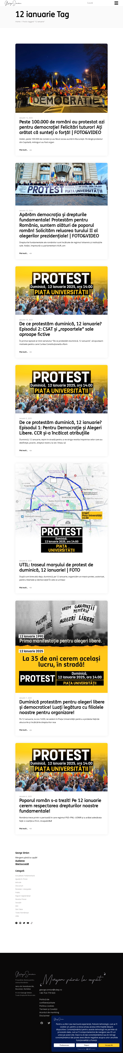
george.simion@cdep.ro (50, 989)
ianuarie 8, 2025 (25, 561)
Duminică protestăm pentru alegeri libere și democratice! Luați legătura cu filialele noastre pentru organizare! (62, 707)
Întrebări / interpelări (23, 889)
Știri (16, 906)
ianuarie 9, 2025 (25, 418)
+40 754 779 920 (47, 992)
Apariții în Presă (21, 879)
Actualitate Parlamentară (25, 875)
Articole (18, 882)
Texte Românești (22, 912)
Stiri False (19, 909)
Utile (17, 916)
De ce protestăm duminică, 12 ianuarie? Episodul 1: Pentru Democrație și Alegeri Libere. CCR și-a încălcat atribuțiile (60, 428)
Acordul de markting (49, 1012)
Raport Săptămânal (22, 896)
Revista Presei (20, 899)
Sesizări (18, 902)
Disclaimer (44, 1015)
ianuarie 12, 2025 (26, 118)
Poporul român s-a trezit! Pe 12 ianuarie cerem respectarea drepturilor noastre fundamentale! (60, 806)
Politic (17, 892)
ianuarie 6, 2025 (25, 796)
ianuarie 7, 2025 (25, 698)
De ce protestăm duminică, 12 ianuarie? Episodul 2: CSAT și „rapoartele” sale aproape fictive (60, 329)
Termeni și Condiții (48, 1009)
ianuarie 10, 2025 (26, 210)
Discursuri (19, 886)
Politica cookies (46, 1005)
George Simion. (26, 993)
